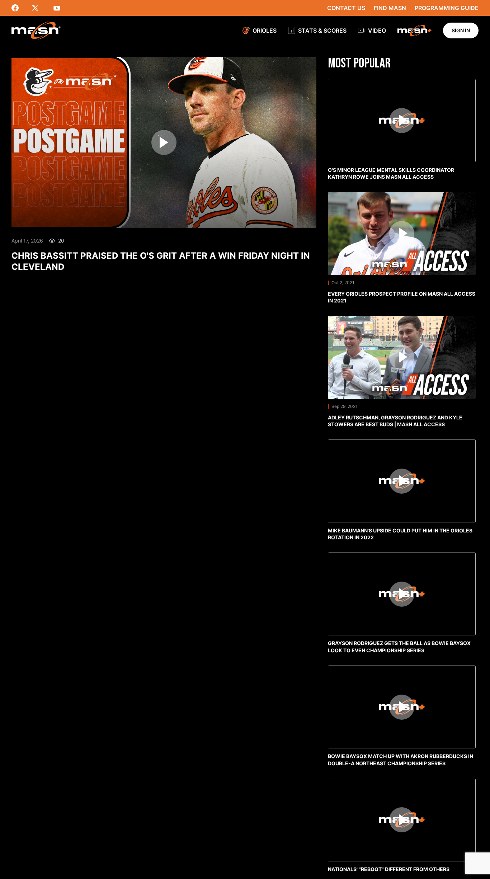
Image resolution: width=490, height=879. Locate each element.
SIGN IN (461, 30)
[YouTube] (59, 8)
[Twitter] (39, 8)
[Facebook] (19, 8)
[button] (402, 131)
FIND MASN (390, 7)
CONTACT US (346, 7)
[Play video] (163, 142)
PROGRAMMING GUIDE (447, 7)
